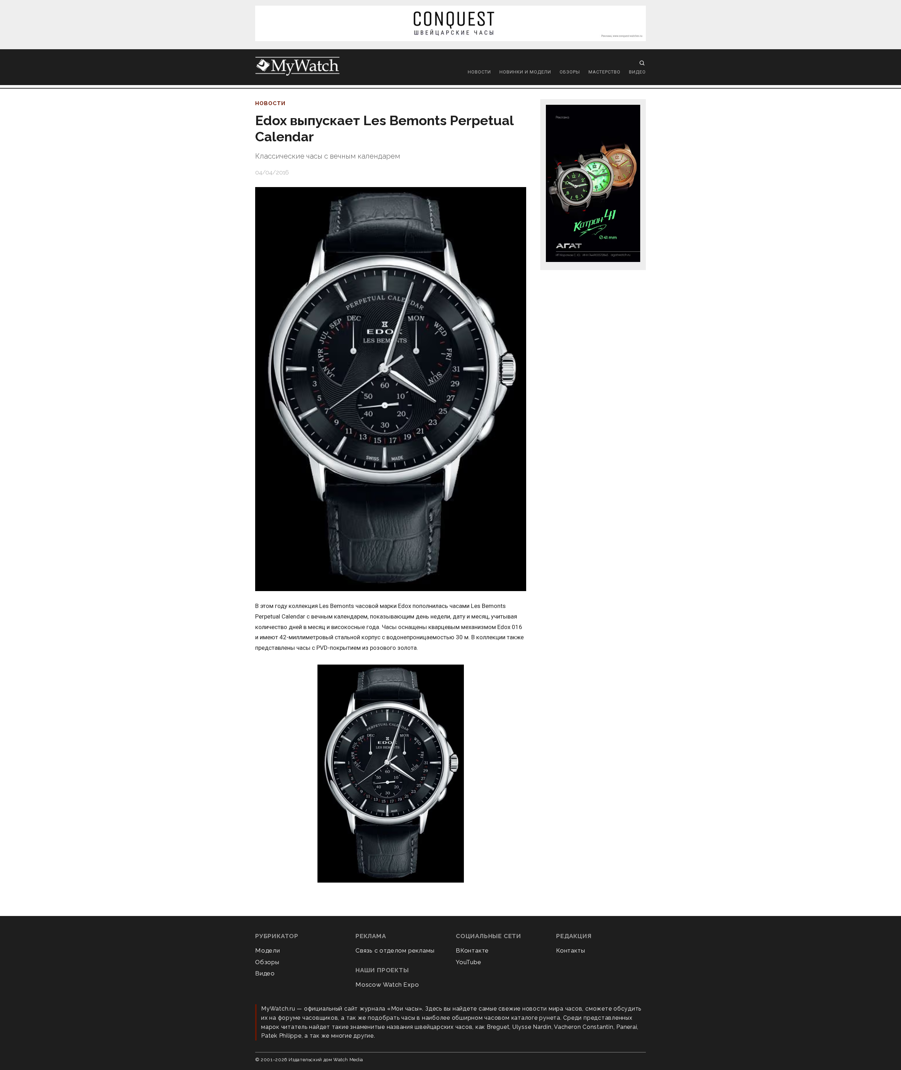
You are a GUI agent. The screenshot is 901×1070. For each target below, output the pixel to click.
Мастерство (604, 72)
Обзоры (570, 72)
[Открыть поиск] (642, 63)
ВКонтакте (472, 950)
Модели (267, 950)
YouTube (468, 962)
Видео (637, 72)
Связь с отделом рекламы (394, 950)
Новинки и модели (525, 72)
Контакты (570, 950)
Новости (479, 72)
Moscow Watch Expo (387, 984)
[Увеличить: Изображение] (390, 774)
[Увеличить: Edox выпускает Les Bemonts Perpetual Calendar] (390, 389)
